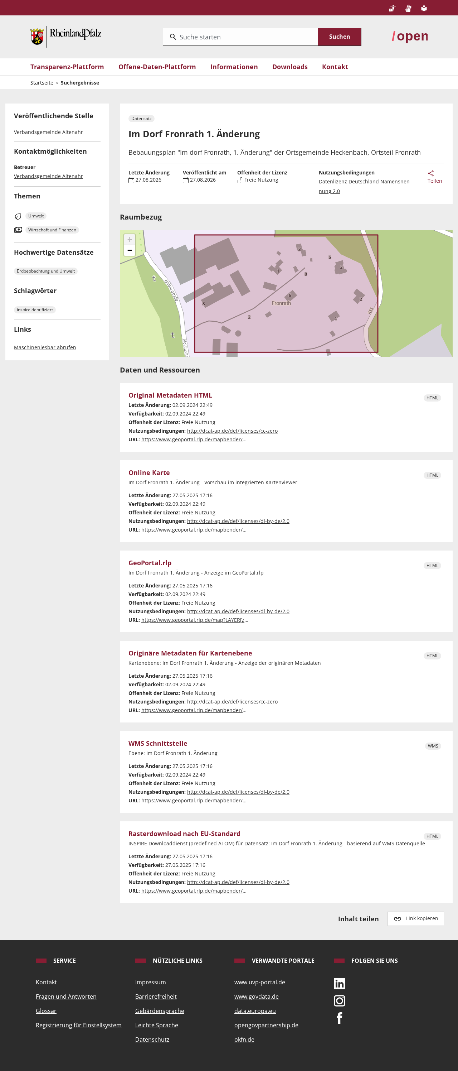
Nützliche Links (177, 961)
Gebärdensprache (159, 1011)
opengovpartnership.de (266, 1025)
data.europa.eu (255, 1011)
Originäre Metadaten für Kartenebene (190, 653)
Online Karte (149, 473)
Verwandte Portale (282, 961)
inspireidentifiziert (35, 310)
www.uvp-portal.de (259, 982)
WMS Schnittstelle (157, 744)
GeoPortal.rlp (149, 563)
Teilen (435, 180)
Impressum (150, 982)
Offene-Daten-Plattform (157, 66)
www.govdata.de (256, 996)
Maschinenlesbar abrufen (45, 347)
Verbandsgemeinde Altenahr (48, 176)
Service (64, 961)
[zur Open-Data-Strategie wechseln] (410, 36)
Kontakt (335, 66)
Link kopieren (422, 918)
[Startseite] (65, 36)
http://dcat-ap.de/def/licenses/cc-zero (232, 430)
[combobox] (240, 36)
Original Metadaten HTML (170, 395)
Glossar (46, 1011)
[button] (129, 239)
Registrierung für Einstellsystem (79, 1025)
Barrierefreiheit (156, 996)
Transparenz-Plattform (67, 66)
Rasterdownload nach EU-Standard (184, 834)
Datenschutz (152, 1039)
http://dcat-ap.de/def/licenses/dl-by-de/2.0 (238, 521)
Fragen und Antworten (66, 996)
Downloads (290, 66)
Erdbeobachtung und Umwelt (46, 271)
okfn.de (244, 1039)
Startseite (41, 82)
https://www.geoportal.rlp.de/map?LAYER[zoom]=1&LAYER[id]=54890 (223, 619)
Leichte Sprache (156, 1025)
